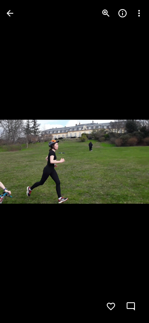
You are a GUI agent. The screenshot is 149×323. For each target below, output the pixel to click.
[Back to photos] (10, 13)
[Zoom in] (106, 13)
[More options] (139, 13)
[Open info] (122, 13)
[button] (23, 161)
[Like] (111, 306)
